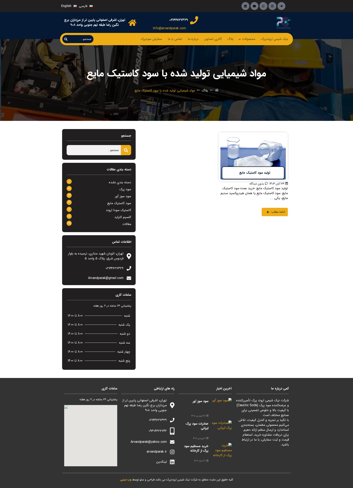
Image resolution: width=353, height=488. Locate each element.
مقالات (126, 224)
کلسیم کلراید (122, 217)
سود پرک (125, 189)
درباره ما (193, 39)
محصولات (248, 39)
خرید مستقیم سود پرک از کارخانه (196, 448)
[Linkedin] (245, 6)
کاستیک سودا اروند (118, 210)
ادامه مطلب (280, 134)
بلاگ (230, 39)
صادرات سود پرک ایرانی (197, 426)
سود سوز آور (123, 196)
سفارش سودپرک (151, 39)
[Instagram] (272, 6)
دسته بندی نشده (120, 182)
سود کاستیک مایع (119, 203)
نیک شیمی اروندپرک (274, 39)
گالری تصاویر (213, 39)
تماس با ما (175, 39)
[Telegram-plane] (281, 6)
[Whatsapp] (263, 6)
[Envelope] (254, 6)
